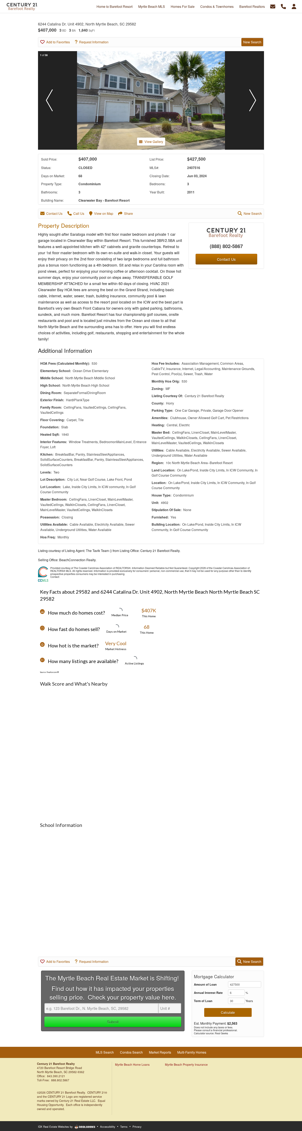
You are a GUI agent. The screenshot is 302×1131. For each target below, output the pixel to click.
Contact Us (54, 213)
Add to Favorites (58, 42)
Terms (124, 1127)
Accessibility (107, 1127)
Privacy (137, 1127)
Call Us (78, 213)
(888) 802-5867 (226, 246)
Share (128, 213)
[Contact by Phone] (283, 6)
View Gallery (153, 141)
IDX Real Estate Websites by (56, 1127)
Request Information (93, 42)
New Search (252, 42)
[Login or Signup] (294, 6)
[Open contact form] (272, 6)
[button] (49, 100)
